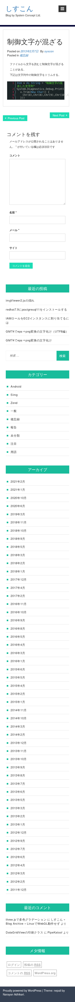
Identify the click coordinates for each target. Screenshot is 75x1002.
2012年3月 (18, 873)
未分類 (15, 435)
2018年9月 (18, 539)
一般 (14, 411)
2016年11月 (19, 604)
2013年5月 (18, 800)
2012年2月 (18, 881)
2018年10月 (19, 530)
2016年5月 (18, 636)
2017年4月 (18, 588)
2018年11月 (19, 522)
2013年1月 (18, 824)
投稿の (32, 965)
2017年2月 (18, 596)
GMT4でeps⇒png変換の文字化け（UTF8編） (37, 331)
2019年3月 (18, 514)
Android (16, 386)
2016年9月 (18, 620)
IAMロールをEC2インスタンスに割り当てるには (37, 320)
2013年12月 (19, 743)
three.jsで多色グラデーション (26, 919)
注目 (14, 443)
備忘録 (24, 55)
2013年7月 (18, 783)
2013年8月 (18, 775)
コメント (14, 155)
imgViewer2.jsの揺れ (20, 300)
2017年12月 (19, 579)
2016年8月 (18, 628)
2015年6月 (18, 669)
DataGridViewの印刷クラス (24, 932)
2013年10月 (19, 759)
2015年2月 (18, 694)
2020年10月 (19, 498)
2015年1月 (18, 702)
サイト (13, 248)
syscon (49, 51)
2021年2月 (18, 481)
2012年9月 (18, 841)
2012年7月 (18, 849)
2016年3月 (18, 653)
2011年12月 (19, 890)
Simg (14, 395)
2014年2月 (18, 734)
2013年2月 (18, 816)
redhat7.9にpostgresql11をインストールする (36, 309)
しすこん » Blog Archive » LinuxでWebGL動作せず (35, 921)
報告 (14, 427)
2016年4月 (18, 645)
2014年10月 (19, 718)
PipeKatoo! (55, 932)
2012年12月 (19, 832)
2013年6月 (18, 792)
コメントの (19, 973)
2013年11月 (19, 751)
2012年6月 (18, 857)
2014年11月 (19, 710)
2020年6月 (18, 506)
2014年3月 (18, 726)
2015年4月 (18, 686)
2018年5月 (18, 547)
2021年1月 (18, 489)
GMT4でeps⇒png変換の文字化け (29, 340)
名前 (13, 212)
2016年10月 (19, 612)
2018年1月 (18, 571)
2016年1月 (18, 661)
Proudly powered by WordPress (22, 990)
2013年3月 (18, 808)
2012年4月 (18, 865)
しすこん (19, 8)
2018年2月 (18, 563)
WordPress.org (45, 973)
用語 (14, 452)
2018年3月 (18, 555)
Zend (14, 403)
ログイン (14, 965)
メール (14, 230)
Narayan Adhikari (13, 994)
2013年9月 (18, 767)
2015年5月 (18, 677)
